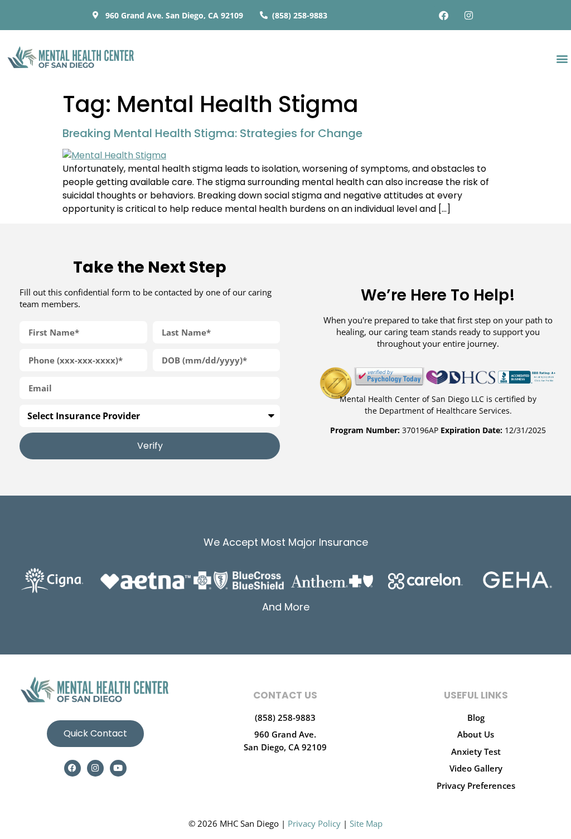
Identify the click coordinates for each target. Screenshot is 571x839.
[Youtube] (118, 768)
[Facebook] (443, 15)
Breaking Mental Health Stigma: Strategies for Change (212, 133)
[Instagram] (468, 15)
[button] (562, 58)
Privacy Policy (314, 823)
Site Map (366, 823)
